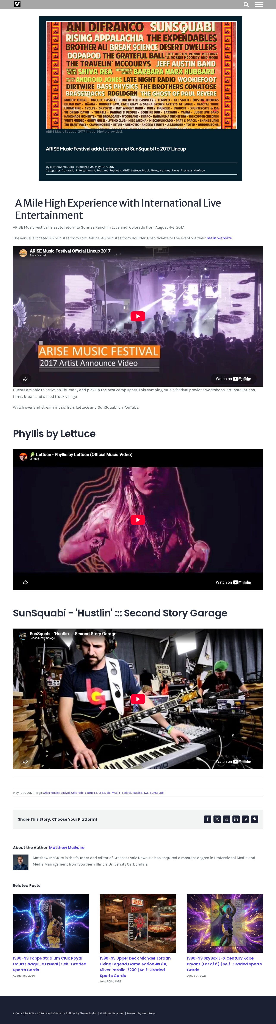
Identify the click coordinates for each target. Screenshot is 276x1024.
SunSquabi (157, 793)
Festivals (116, 170)
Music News (150, 170)
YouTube (199, 170)
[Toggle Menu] (259, 4)
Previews (187, 170)
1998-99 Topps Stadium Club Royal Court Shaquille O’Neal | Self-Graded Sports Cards (49, 963)
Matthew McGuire (62, 167)
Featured (102, 170)
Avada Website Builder (60, 1013)
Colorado (68, 170)
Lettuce (136, 170)
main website (219, 238)
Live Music (103, 793)
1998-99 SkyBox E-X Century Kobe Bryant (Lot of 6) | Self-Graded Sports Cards (224, 963)
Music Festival (121, 793)
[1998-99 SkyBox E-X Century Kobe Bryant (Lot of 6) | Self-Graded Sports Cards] (225, 923)
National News (169, 170)
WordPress (149, 1013)
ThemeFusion (88, 1013)
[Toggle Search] (246, 4)
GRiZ (126, 170)
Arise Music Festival (56, 793)
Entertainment (85, 170)
